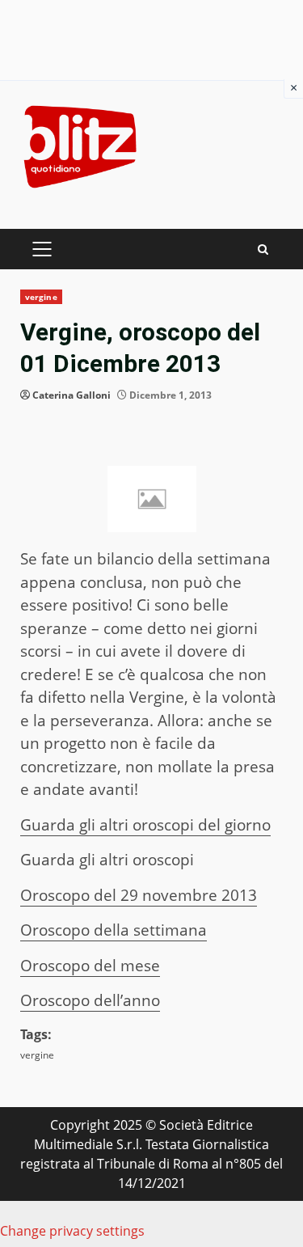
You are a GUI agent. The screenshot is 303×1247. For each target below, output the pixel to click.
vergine (41, 296)
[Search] (263, 249)
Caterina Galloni (71, 395)
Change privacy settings (72, 1231)
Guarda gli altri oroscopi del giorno (145, 824)
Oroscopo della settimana (113, 930)
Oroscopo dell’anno (90, 1000)
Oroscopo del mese (90, 965)
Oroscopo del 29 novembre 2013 (138, 895)
